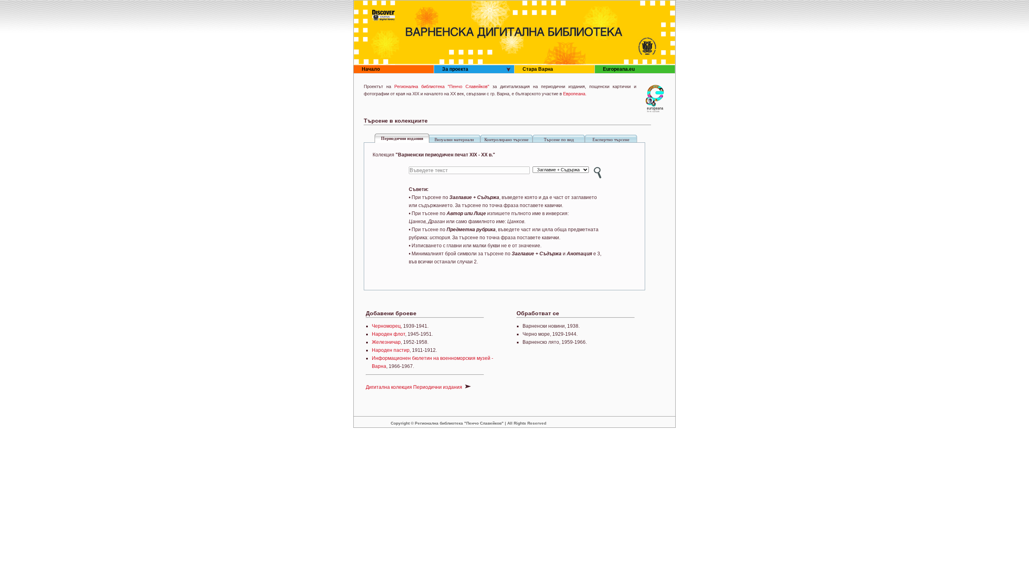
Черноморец (386, 326)
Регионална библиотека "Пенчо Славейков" (441, 86)
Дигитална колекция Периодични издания (414, 387)
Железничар (386, 342)
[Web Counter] (625, 423)
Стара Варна (538, 69)
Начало (371, 69)
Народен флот (388, 334)
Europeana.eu (619, 69)
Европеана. (574, 93)
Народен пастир (391, 350)
